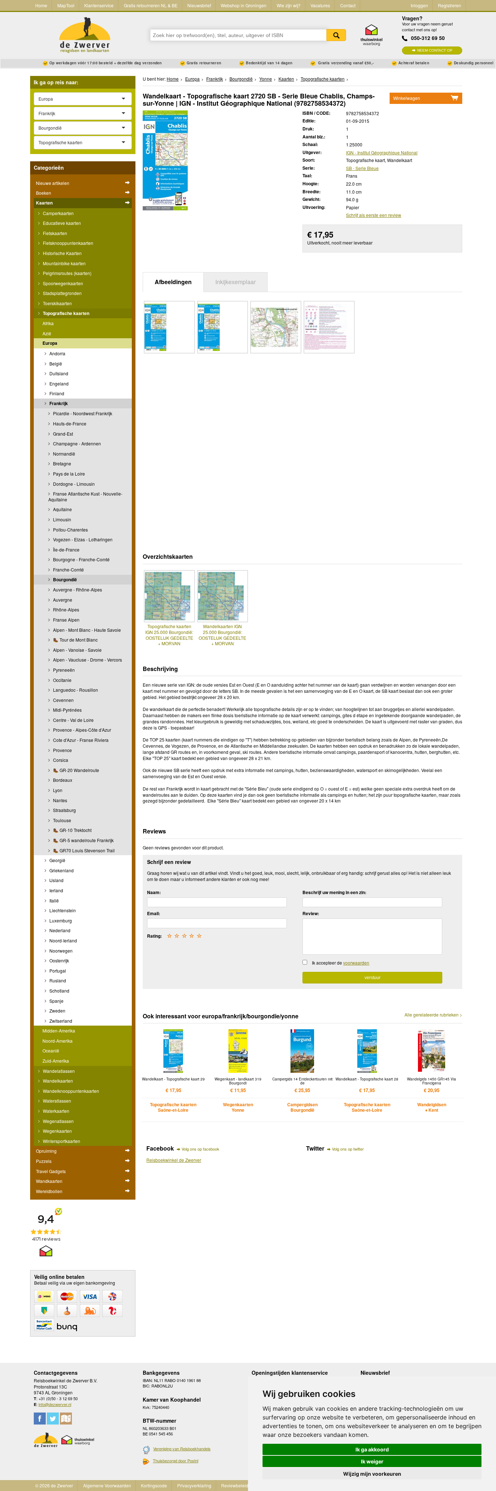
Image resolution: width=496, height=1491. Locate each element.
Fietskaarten (54, 233)
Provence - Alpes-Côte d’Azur (81, 730)
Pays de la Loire (68, 473)
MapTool (65, 5)
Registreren (449, 5)
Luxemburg (60, 920)
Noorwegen (60, 950)
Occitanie (62, 680)
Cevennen (63, 700)
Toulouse (61, 820)
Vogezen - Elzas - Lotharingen (82, 539)
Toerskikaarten (57, 303)
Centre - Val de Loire (73, 720)
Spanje (56, 1001)
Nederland (59, 930)
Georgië (56, 860)
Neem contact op (434, 50)
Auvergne (62, 600)
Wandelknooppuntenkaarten (70, 1091)
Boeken (43, 193)
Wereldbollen (49, 1191)
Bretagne (61, 463)
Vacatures (320, 5)
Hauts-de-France (69, 423)
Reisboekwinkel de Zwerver (173, 1160)
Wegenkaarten (57, 1131)
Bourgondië (64, 579)
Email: (153, 913)
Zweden (56, 1010)
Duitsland (58, 373)
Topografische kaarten (65, 313)
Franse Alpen (66, 620)
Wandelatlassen (58, 1071)
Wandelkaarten (57, 1081)
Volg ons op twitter (348, 1149)
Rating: (154, 936)
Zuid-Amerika (55, 1061)
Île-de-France (66, 549)
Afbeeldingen (173, 282)
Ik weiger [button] (372, 1461)
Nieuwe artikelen (52, 183)
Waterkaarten (55, 1111)
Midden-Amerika (58, 1030)
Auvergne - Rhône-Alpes (77, 589)
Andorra (56, 353)
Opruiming (46, 1151)
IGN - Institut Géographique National (382, 152)
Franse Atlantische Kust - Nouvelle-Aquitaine (85, 496)
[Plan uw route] (66, 1419)
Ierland (55, 890)
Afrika (48, 323)
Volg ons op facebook (200, 1149)
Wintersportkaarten (61, 1141)
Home (41, 5)
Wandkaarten (49, 1181)
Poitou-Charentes (70, 529)
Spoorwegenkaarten (62, 283)
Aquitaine (62, 509)
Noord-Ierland (62, 940)
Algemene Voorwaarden (107, 1485)
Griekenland (61, 870)
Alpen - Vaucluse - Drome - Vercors (87, 659)
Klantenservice (99, 5)
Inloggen (419, 5)
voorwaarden (356, 962)
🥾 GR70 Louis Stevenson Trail (83, 850)
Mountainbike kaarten (64, 263)
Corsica (60, 760)
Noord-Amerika (57, 1041)
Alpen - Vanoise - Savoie (77, 650)
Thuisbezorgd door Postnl (175, 1460)
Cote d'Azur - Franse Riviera (80, 740)
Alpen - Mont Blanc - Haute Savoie (86, 630)
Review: (310, 913)
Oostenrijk (58, 960)
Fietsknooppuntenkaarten (67, 243)
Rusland (57, 980)
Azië (46, 333)
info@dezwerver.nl (54, 1404)
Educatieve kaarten (61, 223)
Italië (53, 900)
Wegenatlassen (58, 1121)
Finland (56, 393)
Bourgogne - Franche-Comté (81, 559)
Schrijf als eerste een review (373, 215)
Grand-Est (62, 434)
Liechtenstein (62, 910)
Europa (49, 343)
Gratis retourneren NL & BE (151, 5)
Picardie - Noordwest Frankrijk (82, 413)
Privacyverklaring (194, 1485)
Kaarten (44, 202)
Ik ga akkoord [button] (372, 1449)
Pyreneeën (63, 670)
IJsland (56, 880)
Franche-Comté (68, 569)
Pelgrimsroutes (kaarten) (67, 273)
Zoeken (336, 35)
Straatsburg (64, 810)
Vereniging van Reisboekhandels (182, 1448)
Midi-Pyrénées (67, 710)
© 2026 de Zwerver (54, 1485)
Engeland (58, 383)
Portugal (57, 970)
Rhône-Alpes (65, 609)
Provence (62, 750)
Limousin (61, 519)
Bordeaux (62, 780)
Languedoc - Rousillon (75, 690)
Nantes (59, 800)
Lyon (57, 790)
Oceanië (50, 1050)
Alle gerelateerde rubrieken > (433, 1015)
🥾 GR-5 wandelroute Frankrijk (83, 840)
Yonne (265, 79)
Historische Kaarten (62, 253)
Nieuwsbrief (199, 5)
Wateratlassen (56, 1101)
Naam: (154, 892)
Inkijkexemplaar (235, 282)
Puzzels (44, 1161)
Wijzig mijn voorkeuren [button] (372, 1474)
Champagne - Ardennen (76, 443)
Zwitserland (60, 1021)
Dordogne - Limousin (73, 484)
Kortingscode (154, 1485)
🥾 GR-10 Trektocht (72, 830)
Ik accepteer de (340, 962)
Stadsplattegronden (62, 293)
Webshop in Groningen (244, 5)
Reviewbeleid (234, 1485)
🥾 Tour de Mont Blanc (75, 640)
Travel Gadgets (51, 1171)
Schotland (58, 990)
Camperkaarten (58, 213)
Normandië (63, 453)
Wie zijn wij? (289, 5)
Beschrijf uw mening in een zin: (334, 892)
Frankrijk (58, 403)
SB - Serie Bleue (362, 168)
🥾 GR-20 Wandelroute (75, 770)
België (55, 363)
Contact (347, 5)
